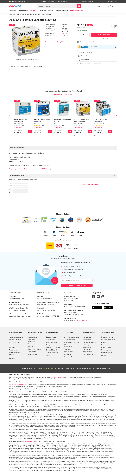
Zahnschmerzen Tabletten (14, 358)
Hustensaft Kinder (89, 357)
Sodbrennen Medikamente (31, 340)
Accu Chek (65, 33)
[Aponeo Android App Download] (108, 307)
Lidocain (30, 357)
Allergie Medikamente (71, 337)
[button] (33, 10)
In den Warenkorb (104, 35)
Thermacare (31, 344)
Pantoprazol (105, 345)
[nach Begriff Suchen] (79, 6)
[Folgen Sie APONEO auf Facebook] (93, 297)
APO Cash (42, 10)
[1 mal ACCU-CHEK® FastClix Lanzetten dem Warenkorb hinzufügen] (90, 131)
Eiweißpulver (50, 340)
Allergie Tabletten (70, 340)
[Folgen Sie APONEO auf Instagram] (102, 297)
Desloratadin (68, 357)
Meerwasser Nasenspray (87, 348)
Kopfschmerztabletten (16, 337)
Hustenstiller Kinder (89, 354)
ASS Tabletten (14, 342)
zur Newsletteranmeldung (77, 285)
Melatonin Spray (51, 342)
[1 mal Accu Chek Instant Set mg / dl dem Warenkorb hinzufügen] (70, 131)
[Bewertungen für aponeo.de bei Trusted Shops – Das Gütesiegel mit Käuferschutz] (26, 220)
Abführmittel (31, 352)
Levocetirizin (68, 352)
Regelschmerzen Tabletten (14, 353)
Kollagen (49, 345)
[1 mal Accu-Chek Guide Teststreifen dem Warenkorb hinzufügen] (110, 131)
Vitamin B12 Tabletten (53, 347)
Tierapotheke (23, 10)
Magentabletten (32, 354)
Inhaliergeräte (87, 352)
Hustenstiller (87, 337)
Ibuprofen (12, 347)
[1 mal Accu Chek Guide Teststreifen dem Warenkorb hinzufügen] (30, 131)
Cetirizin (67, 349)
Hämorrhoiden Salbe (34, 349)
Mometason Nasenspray (68, 346)
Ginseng (48, 355)
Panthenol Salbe (106, 353)
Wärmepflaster (32, 337)
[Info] (115, 47)
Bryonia (103, 355)
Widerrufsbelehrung (28, 368)
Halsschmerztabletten (90, 342)
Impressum (59, 368)
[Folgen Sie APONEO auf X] (98, 297)
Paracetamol (13, 350)
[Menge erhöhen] (88, 35)
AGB (17, 368)
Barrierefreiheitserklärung (101, 368)
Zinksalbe (104, 342)
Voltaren (30, 346)
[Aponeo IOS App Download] (97, 307)
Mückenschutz (106, 350)
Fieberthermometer (107, 337)
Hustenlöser (87, 340)
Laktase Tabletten (52, 353)
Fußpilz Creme (106, 347)
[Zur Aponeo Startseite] (15, 6)
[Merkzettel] (111, 6)
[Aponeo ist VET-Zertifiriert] (53, 219)
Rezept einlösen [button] (62, 10)
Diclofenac (12, 345)
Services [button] (51, 10)
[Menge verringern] (79, 35)
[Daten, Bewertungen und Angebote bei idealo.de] (70, 219)
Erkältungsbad (87, 345)
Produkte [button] (12, 10)
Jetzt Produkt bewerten (90, 184)
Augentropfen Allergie (71, 342)
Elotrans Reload (51, 337)
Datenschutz (69, 368)
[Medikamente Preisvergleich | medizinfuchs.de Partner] (79, 219)
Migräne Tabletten (15, 340)
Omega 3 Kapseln (52, 350)
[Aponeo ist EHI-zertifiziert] (35, 220)
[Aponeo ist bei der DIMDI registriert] (44, 219)
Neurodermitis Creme (108, 340)
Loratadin (67, 354)
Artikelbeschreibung (17, 148)
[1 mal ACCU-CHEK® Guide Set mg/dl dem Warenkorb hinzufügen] (50, 131)
